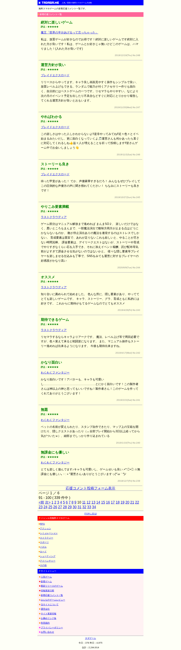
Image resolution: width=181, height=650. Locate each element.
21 (132, 502)
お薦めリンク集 (48, 618)
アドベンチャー (47, 561)
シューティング (47, 556)
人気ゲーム (46, 577)
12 (88, 502)
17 (113, 502)
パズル (43, 547)
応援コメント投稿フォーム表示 (90, 488)
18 (118, 502)
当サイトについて (49, 604)
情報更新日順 (47, 590)
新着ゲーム (46, 581)
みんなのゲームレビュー (53, 600)
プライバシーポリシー (52, 627)
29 (70, 507)
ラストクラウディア (54, 217)
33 (89, 507)
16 (108, 502)
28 (65, 507)
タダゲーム (90, 638)
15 (103, 502)
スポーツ (44, 542)
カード (43, 551)
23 (41, 507)
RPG (42, 524)
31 (79, 507)
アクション (45, 528)
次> (48, 502)
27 (60, 507)
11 (84, 502)
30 (75, 507)
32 (84, 507)
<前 (41, 502)
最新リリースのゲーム (52, 586)
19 (122, 502)
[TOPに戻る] (90, 513)
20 (127, 502)
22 (137, 502)
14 (98, 502)
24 (45, 507)
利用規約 (45, 623)
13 (93, 502)
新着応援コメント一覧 (52, 595)
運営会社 (45, 609)
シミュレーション (49, 533)
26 (55, 507)
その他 (43, 565)
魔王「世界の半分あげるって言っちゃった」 (69, 32)
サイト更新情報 (48, 613)
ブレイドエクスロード (55, 75)
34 (94, 507)
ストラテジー (46, 538)
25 (50, 507)
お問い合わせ (47, 632)
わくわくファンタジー (55, 372)
